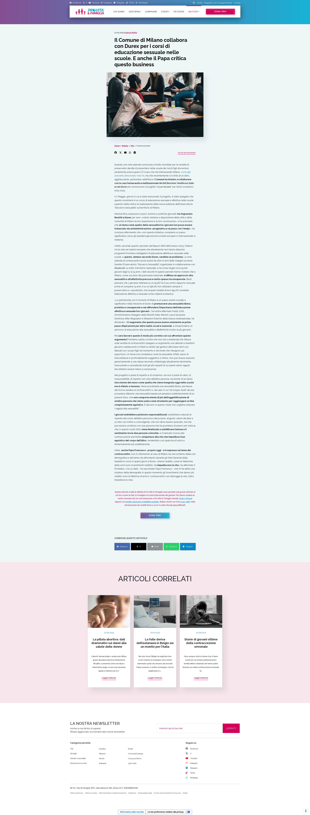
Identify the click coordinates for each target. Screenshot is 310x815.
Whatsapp (173, 547)
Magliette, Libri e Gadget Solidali (218, 3)
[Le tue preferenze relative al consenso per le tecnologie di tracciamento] (305, 810)
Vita (132, 146)
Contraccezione (143, 146)
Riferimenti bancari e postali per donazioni (112, 793)
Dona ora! (220, 11)
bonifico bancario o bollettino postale (142, 502)
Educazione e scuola (78, 763)
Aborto (102, 758)
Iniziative (102, 749)
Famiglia (73, 754)
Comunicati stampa (135, 754)
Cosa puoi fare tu (134, 758)
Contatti (236, 3)
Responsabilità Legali (145, 793)
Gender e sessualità (78, 758)
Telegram (189, 547)
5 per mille (185, 502)
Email (156, 547)
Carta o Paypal (185, 498)
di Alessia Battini (130, 33)
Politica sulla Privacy (76, 793)
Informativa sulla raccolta (132, 812)
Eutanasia (102, 763)
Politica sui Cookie (91, 793)
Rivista (200, 3)
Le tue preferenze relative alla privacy (166, 812)
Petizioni (102, 754)
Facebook (124, 547)
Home (117, 146)
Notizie (193, 12)
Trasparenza (132, 793)
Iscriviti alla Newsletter (187, 153)
